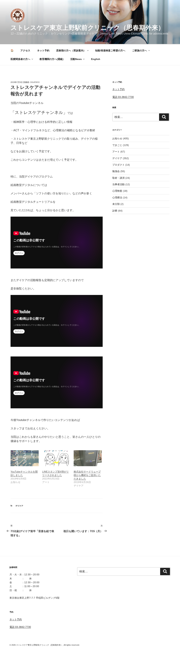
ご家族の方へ (139, 50)
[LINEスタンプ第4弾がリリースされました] (56, 458)
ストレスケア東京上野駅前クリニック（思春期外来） (87, 27)
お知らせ (117, 138)
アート (116, 151)
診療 (114, 210)
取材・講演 (118, 177)
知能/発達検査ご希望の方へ (110, 50)
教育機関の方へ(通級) (51, 59)
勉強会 (116, 171)
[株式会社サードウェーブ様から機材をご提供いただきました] (88, 458)
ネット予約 (43, 50)
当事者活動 (118, 184)
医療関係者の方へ (20, 59)
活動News (76, 59)
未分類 (116, 204)
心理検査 (117, 190)
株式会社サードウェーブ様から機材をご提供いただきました (87, 475)
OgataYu (35, 82)
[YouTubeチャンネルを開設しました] (25, 458)
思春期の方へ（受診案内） (71, 50)
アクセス (25, 50)
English (95, 59)
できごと (117, 145)
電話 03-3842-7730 (123, 97)
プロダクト (118, 164)
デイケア (19, 506)
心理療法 (117, 197)
